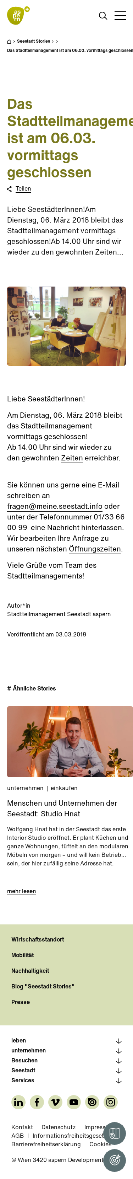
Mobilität (22, 956)
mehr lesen (21, 892)
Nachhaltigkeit (30, 971)
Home (12, 45)
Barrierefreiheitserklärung (46, 1145)
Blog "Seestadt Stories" (42, 987)
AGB (17, 1136)
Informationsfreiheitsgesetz (70, 1136)
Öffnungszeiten (95, 549)
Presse (20, 1002)
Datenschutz (58, 1128)
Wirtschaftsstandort (37, 940)
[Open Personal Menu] (114, 1160)
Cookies (100, 1145)
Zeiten (72, 458)
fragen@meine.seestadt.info (54, 507)
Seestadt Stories (33, 41)
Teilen (23, 189)
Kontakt (22, 1128)
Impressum (99, 1128)
